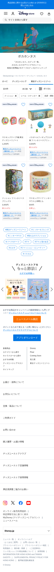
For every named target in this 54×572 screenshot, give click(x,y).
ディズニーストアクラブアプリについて (20, 330)
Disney (33, 348)
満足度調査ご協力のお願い (15, 489)
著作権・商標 (19, 548)
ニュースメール (10, 520)
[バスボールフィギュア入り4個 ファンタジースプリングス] (40, 120)
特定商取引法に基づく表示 (15, 514)
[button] (2, 289)
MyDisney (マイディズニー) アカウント (21, 517)
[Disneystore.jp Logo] (26, 13)
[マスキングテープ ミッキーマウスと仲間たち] (40, 181)
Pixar (32, 352)
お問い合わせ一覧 (30, 542)
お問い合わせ (9, 430)
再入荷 (32, 359)
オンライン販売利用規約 (14, 511)
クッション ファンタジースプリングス (13, 199)
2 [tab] (28, 8)
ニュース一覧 (8, 539)
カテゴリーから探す (11, 352)
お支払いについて (11, 394)
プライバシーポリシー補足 (35, 545)
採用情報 (41, 551)
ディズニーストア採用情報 (15, 477)
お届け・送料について (13, 382)
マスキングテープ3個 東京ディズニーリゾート (12, 138)
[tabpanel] (27, 5)
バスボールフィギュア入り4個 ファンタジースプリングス (40, 139)
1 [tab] (26, 8)
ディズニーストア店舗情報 (15, 465)
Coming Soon (35, 356)
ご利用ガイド (9, 418)
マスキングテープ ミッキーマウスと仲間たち (40, 199)
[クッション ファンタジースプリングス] (13, 181)
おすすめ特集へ (27, 273)
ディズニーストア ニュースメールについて (27, 313)
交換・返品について (12, 406)
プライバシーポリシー (12, 545)
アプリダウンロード (27, 337)
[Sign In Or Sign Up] (13, 13)
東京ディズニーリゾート (40, 363)
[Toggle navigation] (6, 13)
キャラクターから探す (12, 356)
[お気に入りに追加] (23, 104)
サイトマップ (8, 369)
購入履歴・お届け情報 (13, 441)
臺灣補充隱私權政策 (26, 560)
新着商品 (6, 348)
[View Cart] (49, 14)
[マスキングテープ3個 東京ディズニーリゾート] (13, 120)
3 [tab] (30, 8)
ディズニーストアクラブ (14, 453)
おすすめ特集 (8, 359)
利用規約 (6, 548)
